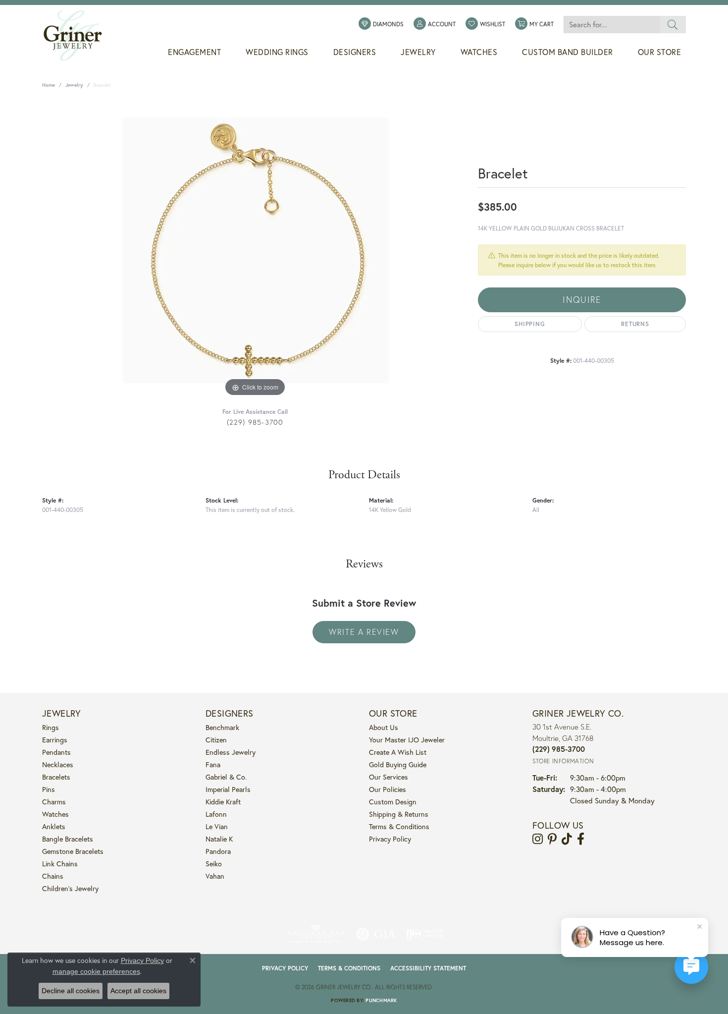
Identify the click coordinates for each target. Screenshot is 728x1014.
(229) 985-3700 (255, 422)
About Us (383, 727)
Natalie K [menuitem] (219, 839)
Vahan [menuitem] (215, 876)
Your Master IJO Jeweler (407, 739)
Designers (354, 52)
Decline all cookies (71, 991)
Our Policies (387, 789)
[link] (381, 24)
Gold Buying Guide (397, 764)
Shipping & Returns (398, 814)
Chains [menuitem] (52, 876)
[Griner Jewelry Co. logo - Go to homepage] (77, 35)
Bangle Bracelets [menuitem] (67, 839)
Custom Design (392, 801)
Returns (635, 324)
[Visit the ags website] (315, 934)
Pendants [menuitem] (56, 752)
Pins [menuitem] (48, 789)
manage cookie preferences (96, 971)
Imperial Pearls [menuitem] (228, 789)
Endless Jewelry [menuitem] (231, 752)
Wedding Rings (277, 52)
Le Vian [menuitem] (217, 826)
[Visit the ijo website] (424, 934)
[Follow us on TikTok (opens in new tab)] (567, 839)
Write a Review (364, 631)
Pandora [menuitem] (218, 851)
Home (48, 85)
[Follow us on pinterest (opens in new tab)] (552, 839)
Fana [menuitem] (213, 764)
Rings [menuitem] (50, 727)
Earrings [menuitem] (54, 739)
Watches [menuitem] (55, 814)
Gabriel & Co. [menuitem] (226, 777)
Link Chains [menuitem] (60, 863)
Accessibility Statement (428, 968)
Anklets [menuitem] (53, 826)
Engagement (194, 52)
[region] (255, 250)
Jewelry (418, 52)
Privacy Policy (390, 839)
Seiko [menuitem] (214, 863)
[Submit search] (673, 24)
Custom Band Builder (567, 52)
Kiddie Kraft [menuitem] (223, 801)
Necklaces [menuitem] (57, 764)
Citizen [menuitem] (216, 739)
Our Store (659, 52)
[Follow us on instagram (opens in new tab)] (537, 839)
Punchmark (381, 1000)
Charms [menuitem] (54, 801)
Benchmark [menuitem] (222, 727)
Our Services (388, 777)
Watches (479, 52)
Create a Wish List (397, 752)
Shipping (530, 324)
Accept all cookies (138, 991)
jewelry (74, 85)
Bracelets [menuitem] (56, 777)
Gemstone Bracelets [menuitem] (73, 851)
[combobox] (611, 24)
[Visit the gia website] (376, 934)
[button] (435, 24)
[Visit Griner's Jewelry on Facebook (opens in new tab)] (580, 839)
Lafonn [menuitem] (216, 814)
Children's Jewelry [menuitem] (70, 888)
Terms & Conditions (399, 826)
